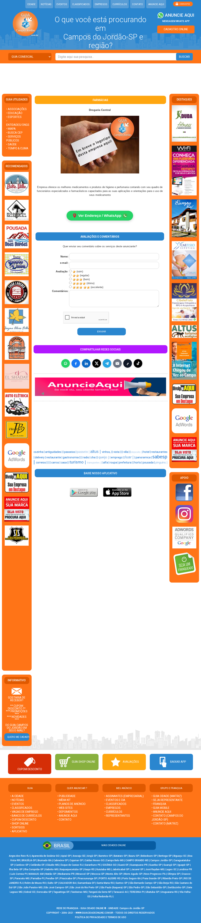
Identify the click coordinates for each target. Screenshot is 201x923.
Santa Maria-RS (105, 883)
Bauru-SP (134, 856)
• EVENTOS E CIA (114, 800)
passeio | (83, 451)
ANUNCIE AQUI (156, 4)
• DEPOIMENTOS (67, 811)
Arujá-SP (92, 856)
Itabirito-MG (51, 869)
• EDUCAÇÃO (14, 113)
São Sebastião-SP (156, 887)
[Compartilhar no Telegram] (107, 363)
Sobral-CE (29, 892)
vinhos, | (107, 451)
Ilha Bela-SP (16, 869)
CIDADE (31, 4)
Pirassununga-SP (87, 878)
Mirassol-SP (83, 874)
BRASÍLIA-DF (29, 860)
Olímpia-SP (173, 874)
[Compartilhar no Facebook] (75, 363)
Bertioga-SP (165, 856)
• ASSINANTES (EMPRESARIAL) (124, 796)
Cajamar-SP (76, 860)
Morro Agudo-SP (133, 874)
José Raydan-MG (154, 869)
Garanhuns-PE (93, 865)
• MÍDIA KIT (64, 800)
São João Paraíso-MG (30, 887)
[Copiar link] (127, 363)
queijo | (104, 457)
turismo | (78, 462)
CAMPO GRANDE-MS (137, 860)
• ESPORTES (14, 117)
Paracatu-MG (22, 878)
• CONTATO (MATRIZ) (165, 823)
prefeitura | (126, 462)
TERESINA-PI (137, 892)
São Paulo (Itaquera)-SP (113, 887)
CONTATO (137, 4)
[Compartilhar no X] (96, 363)
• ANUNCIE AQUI (67, 815)
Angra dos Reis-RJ (19, 856)
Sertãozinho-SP (176, 887)
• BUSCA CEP (14, 132)
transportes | (94, 462)
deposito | (136, 452)
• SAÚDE (11, 144)
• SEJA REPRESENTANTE (167, 800)
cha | (94, 457)
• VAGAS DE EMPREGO (24, 811)
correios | (42, 462)
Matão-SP (50, 874)
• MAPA (11, 128)
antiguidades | (54, 451)
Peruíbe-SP (52, 878)
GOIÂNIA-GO (109, 865)
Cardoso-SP (22, 865)
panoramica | (144, 457)
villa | (126, 451)
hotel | (147, 451)
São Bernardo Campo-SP (143, 883)
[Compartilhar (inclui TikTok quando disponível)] (138, 363)
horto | (138, 462)
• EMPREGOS (112, 807)
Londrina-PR (185, 869)
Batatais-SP (120, 856)
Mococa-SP (97, 874)
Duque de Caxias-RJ (72, 865)
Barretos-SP (105, 856)
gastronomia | (71, 457)
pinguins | (161, 462)
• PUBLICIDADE (66, 796)
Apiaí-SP (66, 856)
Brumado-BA (45, 860)
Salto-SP (53, 883)
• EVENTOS (17, 803)
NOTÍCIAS (46, 4)
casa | (65, 462)
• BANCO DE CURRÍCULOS (26, 815)
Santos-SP (122, 883)
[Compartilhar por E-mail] (117, 363)
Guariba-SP (155, 865)
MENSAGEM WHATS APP (176, 21)
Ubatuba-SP (152, 892)
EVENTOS (62, 4)
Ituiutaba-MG (103, 869)
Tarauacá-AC (120, 892)
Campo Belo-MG (115, 860)
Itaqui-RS (89, 869)
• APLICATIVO (18, 831)
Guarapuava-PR (138, 865)
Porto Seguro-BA (131, 878)
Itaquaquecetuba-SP (71, 869)
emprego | (117, 457)
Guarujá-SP (170, 865)
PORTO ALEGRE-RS (110, 878)
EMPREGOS (101, 4)
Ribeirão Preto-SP (172, 878)
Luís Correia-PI (19, 874)
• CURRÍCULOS (113, 811)
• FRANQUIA (159, 803)
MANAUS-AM (36, 874)
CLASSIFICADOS (81, 4)
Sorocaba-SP (44, 892)
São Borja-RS (165, 883)
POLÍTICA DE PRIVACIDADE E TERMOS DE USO (100, 917)
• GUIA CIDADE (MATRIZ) (167, 796)
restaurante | (54, 457)
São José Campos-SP (56, 887)
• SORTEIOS (17, 827)
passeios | (70, 451)
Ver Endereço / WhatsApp (99, 216)
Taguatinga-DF (61, 892)
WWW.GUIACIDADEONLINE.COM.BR (94, 912)
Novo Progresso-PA (155, 874)
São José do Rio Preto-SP (84, 887)
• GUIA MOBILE (160, 807)
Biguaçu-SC (180, 856)
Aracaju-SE (79, 856)
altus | (96, 451)
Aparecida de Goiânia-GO (45, 856)
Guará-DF (123, 865)
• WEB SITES (65, 807)
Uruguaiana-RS (169, 892)
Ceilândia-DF (37, 865)
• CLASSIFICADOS (21, 807)
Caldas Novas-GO (94, 860)
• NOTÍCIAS (17, 800)
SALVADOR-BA (67, 883)
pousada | (149, 462)
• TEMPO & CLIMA (17, 148)
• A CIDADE (17, 796)
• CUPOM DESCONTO (23, 819)
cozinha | (39, 451)
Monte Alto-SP (114, 874)
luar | (129, 457)
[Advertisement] (100, 76)
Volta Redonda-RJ (102, 896)
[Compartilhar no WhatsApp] (65, 363)
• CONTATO (64, 819)
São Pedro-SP (136, 887)
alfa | (106, 462)
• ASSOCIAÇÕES (16, 109)
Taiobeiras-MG (79, 892)
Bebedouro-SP (149, 856)
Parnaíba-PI (37, 878)
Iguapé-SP (183, 865)
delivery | (40, 457)
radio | (87, 457)
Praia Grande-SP (152, 878)
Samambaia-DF (86, 883)
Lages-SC (171, 869)
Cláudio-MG (52, 865)
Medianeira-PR (66, 874)
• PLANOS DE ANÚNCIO (71, 803)
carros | (56, 462)
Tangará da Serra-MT (100, 892)
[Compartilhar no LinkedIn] (86, 363)
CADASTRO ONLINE (176, 29)
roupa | (114, 462)
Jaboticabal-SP (120, 869)
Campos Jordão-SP (161, 860)
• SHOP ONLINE (19, 823)
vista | (117, 451)
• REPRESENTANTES (117, 815)
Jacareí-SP (137, 869)
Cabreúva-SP (60, 860)
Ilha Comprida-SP (34, 869)
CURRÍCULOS (119, 4)
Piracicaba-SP (68, 878)
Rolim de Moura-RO (35, 883)
